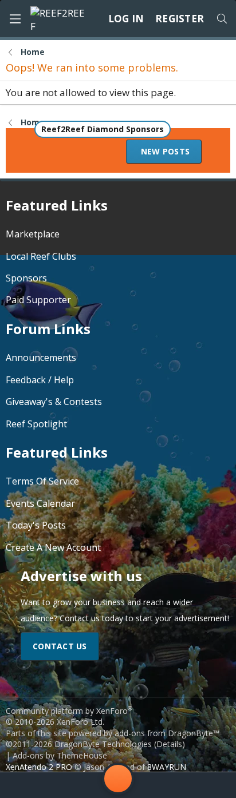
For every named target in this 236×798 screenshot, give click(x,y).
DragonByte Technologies (103, 744)
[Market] (168, 785)
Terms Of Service (42, 481)
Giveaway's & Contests (54, 401)
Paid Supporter (38, 299)
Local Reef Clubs (41, 256)
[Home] (29, 785)
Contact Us (60, 646)
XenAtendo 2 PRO (39, 766)
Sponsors (26, 278)
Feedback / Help (40, 380)
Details (169, 744)
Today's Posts (36, 525)
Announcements (41, 357)
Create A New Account (53, 547)
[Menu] (14, 19)
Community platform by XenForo (69, 716)
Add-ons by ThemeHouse (60, 755)
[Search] (222, 18)
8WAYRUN (166, 766)
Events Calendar (40, 503)
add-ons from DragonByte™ (167, 733)
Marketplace (33, 234)
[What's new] (207, 785)
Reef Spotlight (36, 424)
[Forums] (67, 785)
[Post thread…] (118, 781)
